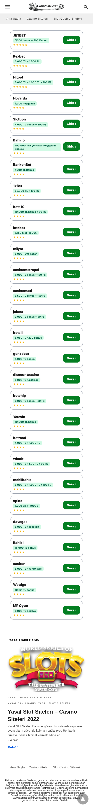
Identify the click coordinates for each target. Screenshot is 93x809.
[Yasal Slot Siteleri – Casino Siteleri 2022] (46, 669)
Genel (12, 697)
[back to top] (82, 798)
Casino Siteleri (37, 18)
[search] (85, 6)
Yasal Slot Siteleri (54, 703)
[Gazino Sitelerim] (46, 6)
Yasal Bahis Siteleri (36, 697)
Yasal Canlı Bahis (22, 703)
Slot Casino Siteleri (68, 18)
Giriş (71, 40)
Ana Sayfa (14, 18)
